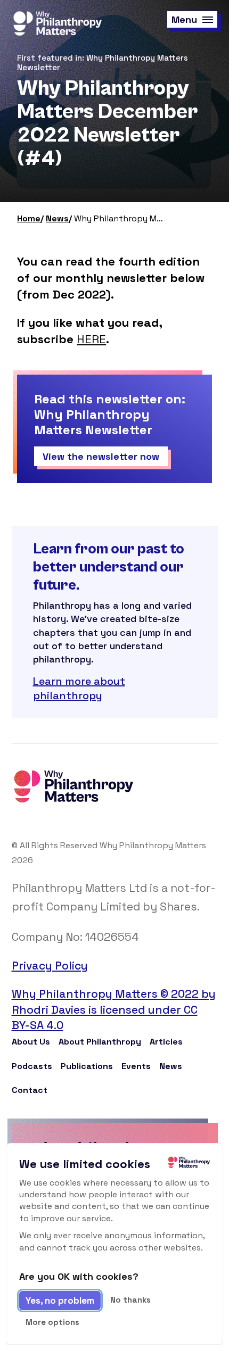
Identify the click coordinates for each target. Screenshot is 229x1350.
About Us (31, 1041)
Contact (29, 1090)
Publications (87, 1066)
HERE (91, 339)
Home (28, 218)
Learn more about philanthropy (79, 688)
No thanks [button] (130, 1300)
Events (136, 1066)
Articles (166, 1041)
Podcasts (32, 1066)
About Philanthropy (100, 1041)
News (57, 218)
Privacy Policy (50, 965)
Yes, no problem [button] (60, 1300)
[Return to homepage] (57, 24)
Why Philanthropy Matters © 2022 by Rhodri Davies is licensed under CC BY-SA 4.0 (114, 1009)
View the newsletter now (101, 456)
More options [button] (52, 1322)
